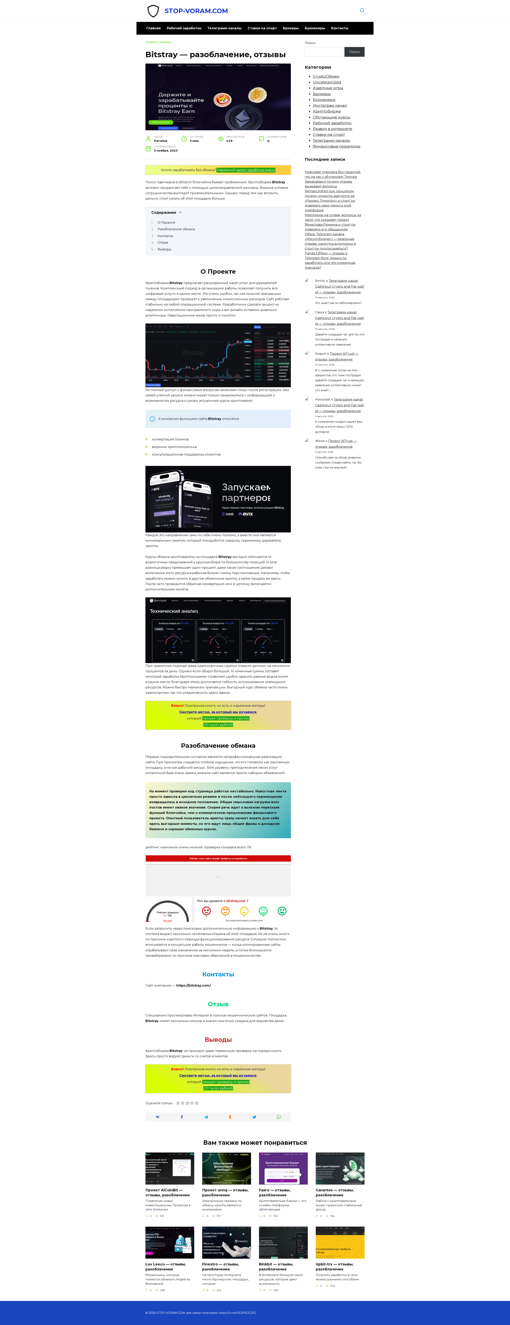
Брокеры (291, 28)
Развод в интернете (332, 128)
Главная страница (158, 42)
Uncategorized (327, 82)
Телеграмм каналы (224, 28)
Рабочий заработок (184, 28)
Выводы (165, 249)
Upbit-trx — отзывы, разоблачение (335, 1266)
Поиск (310, 43)
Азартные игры (328, 87)
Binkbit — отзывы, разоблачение (276, 1266)
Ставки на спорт (262, 28)
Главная (153, 28)
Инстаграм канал (330, 105)
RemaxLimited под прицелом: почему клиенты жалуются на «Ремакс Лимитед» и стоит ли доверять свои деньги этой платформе (330, 200)
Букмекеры (315, 28)
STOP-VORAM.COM (196, 11)
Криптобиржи (161, 122)
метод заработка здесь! (255, 170)
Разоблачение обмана (176, 229)
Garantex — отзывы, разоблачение (335, 1192)
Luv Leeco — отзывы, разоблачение (165, 1266)
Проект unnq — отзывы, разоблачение (225, 1192)
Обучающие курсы (331, 117)
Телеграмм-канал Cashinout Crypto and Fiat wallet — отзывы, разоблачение (339, 286)
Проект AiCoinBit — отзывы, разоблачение (167, 1192)
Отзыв (163, 242)
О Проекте (166, 222)
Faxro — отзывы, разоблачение (275, 1192)
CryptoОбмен (326, 76)
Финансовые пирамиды (336, 146)
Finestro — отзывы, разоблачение (220, 1266)
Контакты (339, 28)
